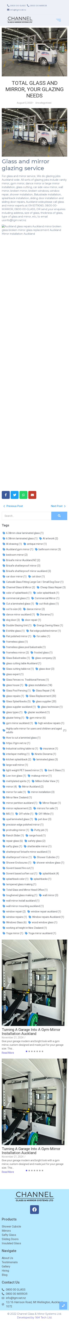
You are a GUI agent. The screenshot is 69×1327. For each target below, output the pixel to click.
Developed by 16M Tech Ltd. (34, 1317)
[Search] (59, 516)
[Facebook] (34, 1209)
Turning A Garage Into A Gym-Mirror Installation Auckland (31, 1032)
